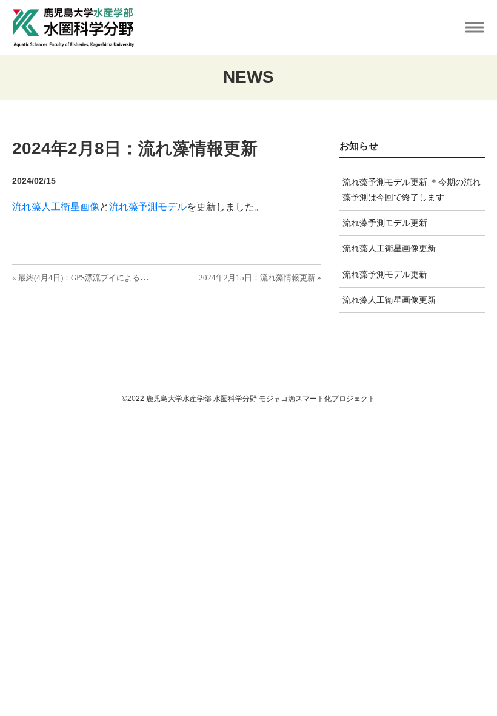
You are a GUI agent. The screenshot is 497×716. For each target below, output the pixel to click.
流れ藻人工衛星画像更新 (389, 248)
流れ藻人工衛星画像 (55, 206)
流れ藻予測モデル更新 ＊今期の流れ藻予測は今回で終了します (411, 189)
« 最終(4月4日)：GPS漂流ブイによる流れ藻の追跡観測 (107, 278)
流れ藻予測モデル (148, 206)
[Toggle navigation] (474, 28)
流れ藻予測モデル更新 (384, 223)
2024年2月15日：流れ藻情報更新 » (260, 278)
